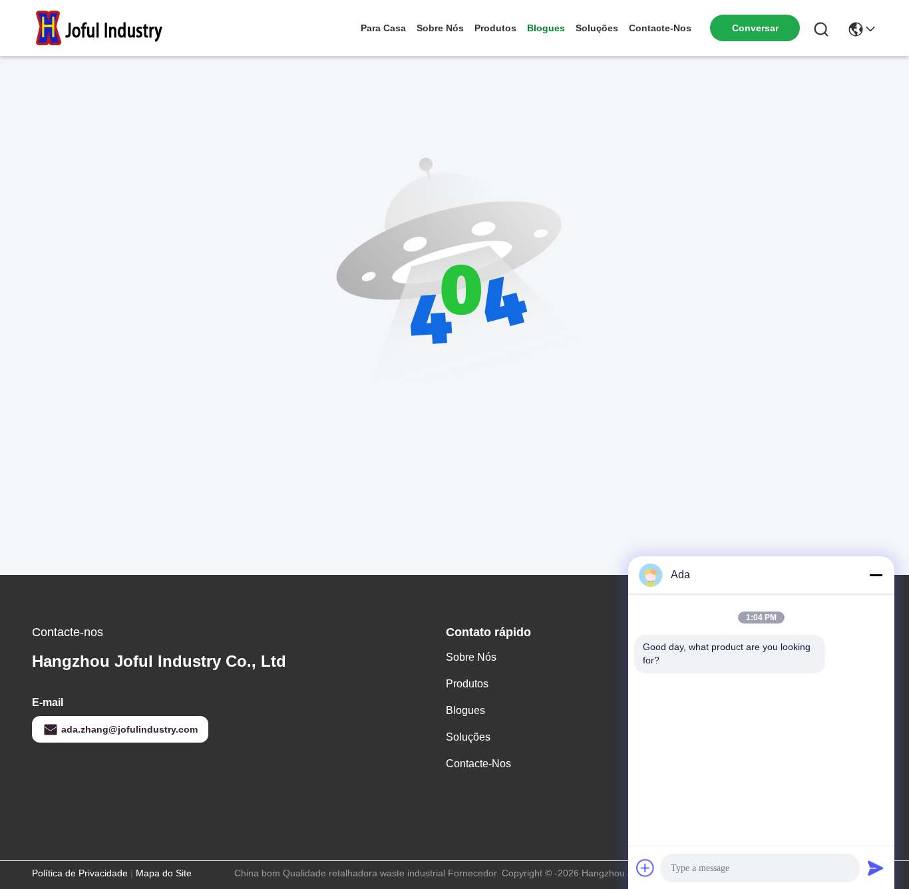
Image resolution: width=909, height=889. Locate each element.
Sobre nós (440, 28)
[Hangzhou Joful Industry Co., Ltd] (105, 28)
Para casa (383, 28)
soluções (597, 28)
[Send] (875, 867)
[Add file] (645, 867)
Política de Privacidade (80, 873)
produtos (495, 28)
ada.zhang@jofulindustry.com (129, 729)
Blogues (546, 28)
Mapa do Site (164, 873)
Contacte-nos (660, 28)
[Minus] (876, 575)
